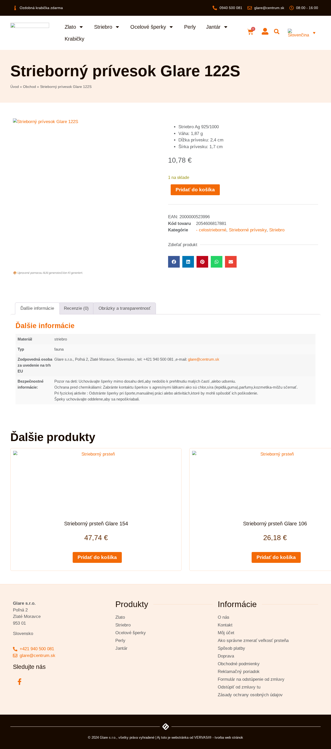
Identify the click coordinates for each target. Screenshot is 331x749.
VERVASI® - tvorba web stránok (218, 737)
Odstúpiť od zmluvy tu (239, 687)
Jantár (213, 27)
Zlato (70, 27)
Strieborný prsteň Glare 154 (96, 523)
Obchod (29, 87)
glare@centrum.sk (203, 359)
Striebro (103, 27)
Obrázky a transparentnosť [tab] (125, 308)
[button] (277, 31)
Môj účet (226, 632)
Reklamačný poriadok (239, 671)
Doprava (226, 656)
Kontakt (225, 625)
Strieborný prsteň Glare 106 (275, 523)
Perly (190, 27)
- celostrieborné (211, 230)
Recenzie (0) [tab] (76, 308)
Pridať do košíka (195, 189)
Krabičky (74, 39)
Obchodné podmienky (239, 663)
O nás (223, 617)
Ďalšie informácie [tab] (37, 308)
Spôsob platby (231, 648)
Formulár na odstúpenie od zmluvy (251, 679)
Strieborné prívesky (248, 230)
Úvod (14, 87)
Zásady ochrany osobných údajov (250, 694)
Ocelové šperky (148, 27)
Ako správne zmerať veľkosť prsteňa (253, 640)
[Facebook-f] (19, 681)
